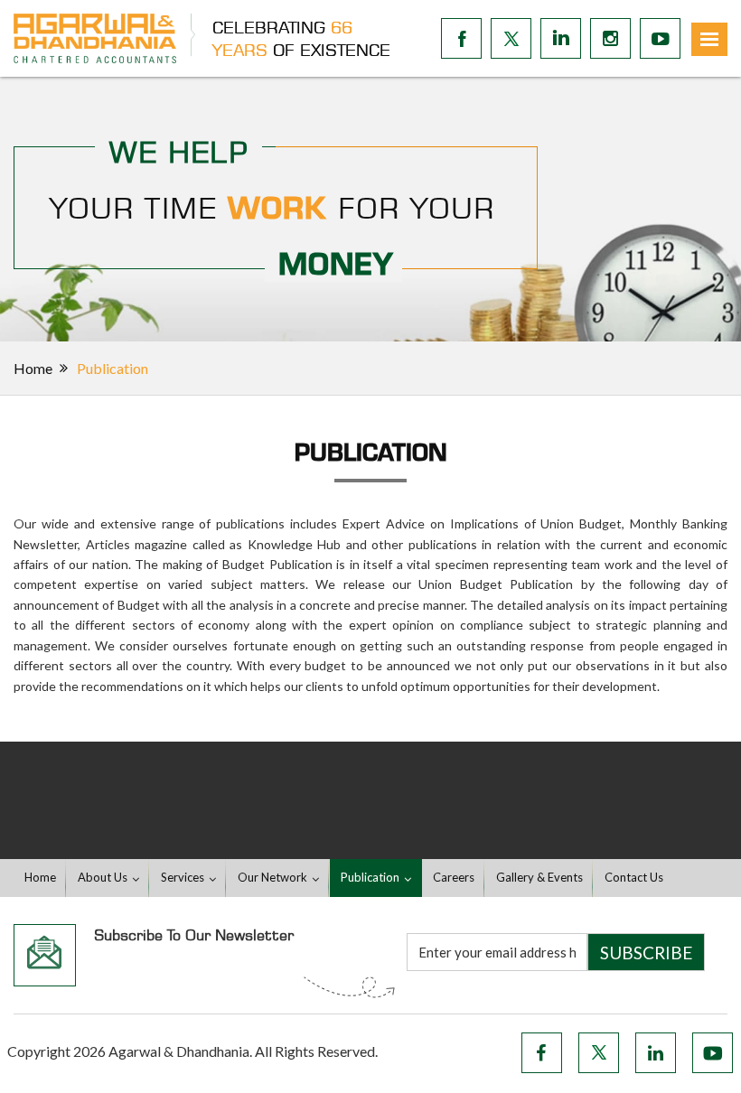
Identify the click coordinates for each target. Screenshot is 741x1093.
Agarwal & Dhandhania (178, 1051)
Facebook (541, 1052)
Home (33, 368)
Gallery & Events (539, 877)
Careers (453, 877)
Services (182, 877)
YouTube (712, 1052)
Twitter (598, 1052)
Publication (370, 877)
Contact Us (634, 877)
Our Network (272, 877)
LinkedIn (655, 1052)
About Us (102, 877)
